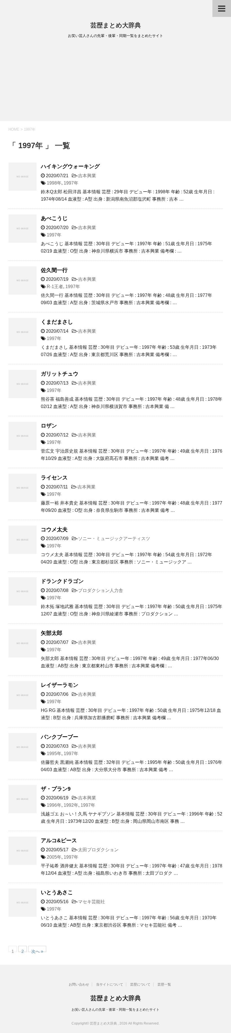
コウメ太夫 (54, 529)
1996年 (54, 805)
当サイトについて (109, 984)
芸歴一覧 (164, 984)
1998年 (54, 183)
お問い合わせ (79, 984)
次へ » (37, 950)
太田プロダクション (98, 849)
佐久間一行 (54, 270)
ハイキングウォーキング (70, 166)
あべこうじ (54, 218)
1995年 (54, 753)
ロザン (49, 426)
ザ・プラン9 (56, 789)
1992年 (71, 805)
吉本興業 (87, 175)
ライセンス (54, 478)
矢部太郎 (51, 633)
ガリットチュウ (59, 374)
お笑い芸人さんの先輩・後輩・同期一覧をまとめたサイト (115, 1010)
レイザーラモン (59, 685)
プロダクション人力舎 (100, 590)
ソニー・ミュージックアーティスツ (114, 538)
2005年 (54, 857)
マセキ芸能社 (91, 901)
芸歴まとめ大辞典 (115, 25)
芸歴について (140, 984)
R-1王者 (55, 286)
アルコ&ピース (59, 840)
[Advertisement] (115, 81)
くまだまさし (57, 322)
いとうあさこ (57, 892)
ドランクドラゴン (62, 581)
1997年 (71, 183)
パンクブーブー (59, 737)
